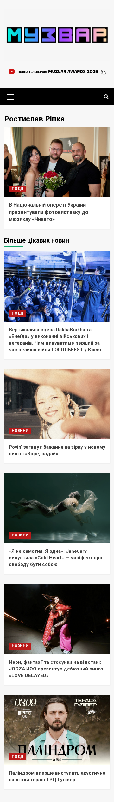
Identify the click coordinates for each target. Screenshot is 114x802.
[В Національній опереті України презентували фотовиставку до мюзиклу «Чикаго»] (57, 162)
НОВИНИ (20, 430)
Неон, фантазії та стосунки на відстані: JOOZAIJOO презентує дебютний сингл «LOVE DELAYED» (56, 668)
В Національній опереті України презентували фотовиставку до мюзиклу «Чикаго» (48, 212)
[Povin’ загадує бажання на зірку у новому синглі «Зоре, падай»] (57, 404)
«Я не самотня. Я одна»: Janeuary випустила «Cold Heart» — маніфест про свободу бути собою (55, 557)
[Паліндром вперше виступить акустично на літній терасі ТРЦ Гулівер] (57, 730)
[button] (10, 96)
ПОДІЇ (17, 188)
